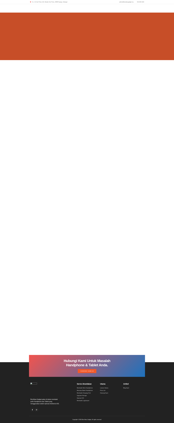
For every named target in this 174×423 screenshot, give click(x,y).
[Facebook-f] (32, 410)
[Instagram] (37, 410)
